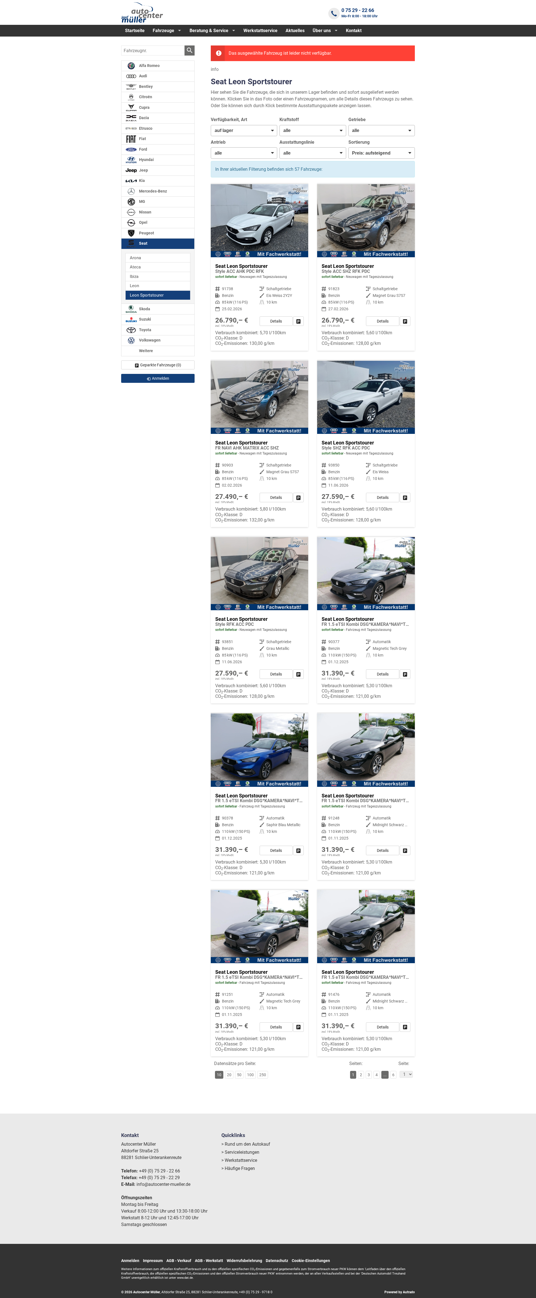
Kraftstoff (289, 119)
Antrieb (218, 142)
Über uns (322, 30)
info (215, 69)
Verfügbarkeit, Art (229, 119)
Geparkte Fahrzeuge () (160, 365)
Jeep (143, 170)
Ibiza (134, 276)
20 (229, 1075)
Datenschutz (277, 1260)
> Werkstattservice (239, 1160)
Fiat (142, 138)
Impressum (153, 1260)
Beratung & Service (209, 30)
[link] (298, 321)
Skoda (144, 309)
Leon (134, 285)
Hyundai (146, 159)
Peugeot (146, 233)
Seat (142, 243)
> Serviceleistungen (240, 1152)
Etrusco (145, 128)
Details (276, 321)
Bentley (145, 86)
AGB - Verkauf (178, 1260)
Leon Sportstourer (147, 295)
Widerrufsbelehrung (244, 1260)
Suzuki (144, 319)
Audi (142, 76)
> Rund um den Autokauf (245, 1144)
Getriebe (357, 119)
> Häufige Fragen (238, 1168)
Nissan (144, 212)
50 (239, 1075)
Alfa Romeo (149, 65)
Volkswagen (149, 340)
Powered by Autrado (399, 1292)
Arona (135, 257)
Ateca (135, 267)
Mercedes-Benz (152, 191)
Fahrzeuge (163, 30)
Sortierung (359, 142)
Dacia (143, 118)
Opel (142, 222)
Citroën (145, 97)
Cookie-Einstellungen (311, 1260)
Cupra (144, 107)
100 (250, 1075)
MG (141, 201)
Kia (141, 180)
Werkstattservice (260, 30)
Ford (142, 149)
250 (262, 1075)
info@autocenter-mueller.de (163, 1184)
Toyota (144, 330)
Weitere (145, 350)
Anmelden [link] (160, 378)
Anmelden (130, 1260)
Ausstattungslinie (296, 142)
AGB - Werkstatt (209, 1260)
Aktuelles (295, 30)
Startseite (135, 30)
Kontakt (354, 30)
